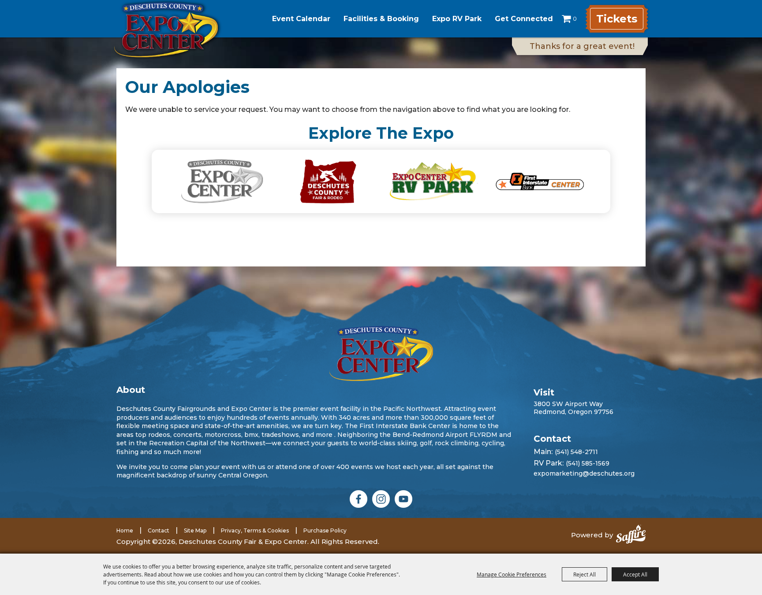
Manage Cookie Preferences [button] (511, 574)
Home (124, 530)
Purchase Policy (325, 530)
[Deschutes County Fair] (381, 353)
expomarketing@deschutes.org (584, 473)
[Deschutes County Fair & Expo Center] (166, 29)
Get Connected (524, 19)
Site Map (195, 530)
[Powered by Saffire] (631, 535)
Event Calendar (301, 19)
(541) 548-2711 (576, 452)
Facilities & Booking (381, 19)
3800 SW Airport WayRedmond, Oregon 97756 (573, 408)
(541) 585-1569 (587, 463)
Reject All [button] (584, 574)
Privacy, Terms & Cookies (255, 530)
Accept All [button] (635, 574)
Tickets (616, 18)
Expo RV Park (457, 19)
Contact (158, 530)
